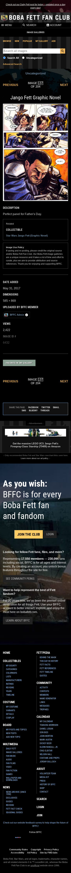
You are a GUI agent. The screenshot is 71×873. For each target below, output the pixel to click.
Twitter (45, 407)
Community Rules (18, 849)
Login (50, 534)
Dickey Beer (45, 743)
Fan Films (10, 763)
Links (42, 702)
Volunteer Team (48, 773)
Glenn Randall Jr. (49, 747)
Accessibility (17, 852)
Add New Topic (13, 737)
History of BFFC (47, 784)
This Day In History (49, 661)
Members (44, 695)
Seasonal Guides (14, 812)
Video (8, 767)
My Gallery (42, 41)
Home (6, 652)
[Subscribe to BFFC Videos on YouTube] (41, 840)
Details (9, 714)
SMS (24, 410)
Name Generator (48, 698)
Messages (44, 706)
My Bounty (11, 665)
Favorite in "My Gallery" (19, 363)
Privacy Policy (51, 849)
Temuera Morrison (49, 725)
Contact (44, 792)
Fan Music (11, 756)
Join (39, 815)
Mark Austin (46, 739)
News (6, 787)
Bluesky (33, 410)
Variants (10, 710)
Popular (27, 41)
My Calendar (46, 721)
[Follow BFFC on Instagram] (24, 840)
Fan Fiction (11, 770)
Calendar (43, 716)
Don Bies (44, 732)
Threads (45, 410)
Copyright (36, 849)
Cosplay (10, 717)
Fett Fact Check (14, 809)
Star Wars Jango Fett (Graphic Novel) (27, 235)
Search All (13, 58)
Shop (42, 788)
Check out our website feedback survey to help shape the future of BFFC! (35, 824)
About (41, 769)
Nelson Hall (46, 754)
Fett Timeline (46, 672)
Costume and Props (49, 758)
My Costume (12, 706)
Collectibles (12, 661)
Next (64, 84)
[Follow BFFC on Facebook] (18, 840)
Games (9, 774)
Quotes (43, 675)
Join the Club (28, 534)
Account (56, 25)
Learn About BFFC (18, 620)
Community (44, 683)
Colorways (11, 673)
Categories (11, 669)
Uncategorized (34, 58)
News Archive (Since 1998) (16, 793)
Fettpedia (43, 652)
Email (56, 407)
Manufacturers (14, 680)
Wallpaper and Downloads (13, 779)
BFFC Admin (17, 314)
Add (54, 41)
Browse (7, 41)
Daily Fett (11, 748)
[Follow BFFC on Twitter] (30, 840)
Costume (9, 702)
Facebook (33, 407)
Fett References (48, 668)
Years (9, 691)
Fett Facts (45, 664)
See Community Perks (20, 578)
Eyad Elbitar (46, 750)
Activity (44, 687)
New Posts (11, 733)
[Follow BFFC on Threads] (47, 840)
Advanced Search (12, 64)
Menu (8, 25)
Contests (44, 691)
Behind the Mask (48, 657)
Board (7, 725)
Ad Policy (32, 852)
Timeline (10, 695)
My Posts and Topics (16, 729)
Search (30, 25)
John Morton (46, 736)
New (17, 41)
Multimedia (10, 744)
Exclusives (11, 798)
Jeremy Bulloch (48, 761)
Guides (9, 801)
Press (42, 781)
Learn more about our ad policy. (35, 458)
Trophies (44, 709)
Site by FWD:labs (49, 852)
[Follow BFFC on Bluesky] (53, 840)
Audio (9, 759)
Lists (8, 676)
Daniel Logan (46, 728)
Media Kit (44, 777)
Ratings (9, 684)
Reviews (10, 687)
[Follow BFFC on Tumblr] (35, 840)
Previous (10, 84)
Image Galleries (14, 752)
